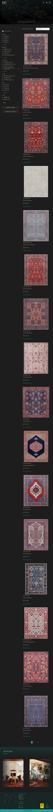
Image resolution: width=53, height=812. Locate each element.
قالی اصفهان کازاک (27, 375)
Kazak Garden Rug (27, 333)
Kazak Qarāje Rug (27, 597)
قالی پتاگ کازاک (26, 110)
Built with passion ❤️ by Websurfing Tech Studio (12, 810)
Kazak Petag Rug (27, 112)
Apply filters (10, 107)
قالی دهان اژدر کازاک (27, 286)
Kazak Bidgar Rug (27, 288)
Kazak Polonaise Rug (28, 156)
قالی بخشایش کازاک (27, 463)
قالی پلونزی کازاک (26, 154)
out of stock (26, 692)
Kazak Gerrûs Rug (27, 200)
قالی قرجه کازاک (26, 595)
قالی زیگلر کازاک (26, 684)
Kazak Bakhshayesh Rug (29, 465)
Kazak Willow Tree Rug (29, 244)
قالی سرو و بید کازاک (27, 66)
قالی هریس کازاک (26, 507)
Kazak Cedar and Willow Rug (30, 68)
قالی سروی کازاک (26, 728)
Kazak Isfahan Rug (27, 377)
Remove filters (10, 111)
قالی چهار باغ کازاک (27, 331)
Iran (27, 21)
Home (19, 21)
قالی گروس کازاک (26, 198)
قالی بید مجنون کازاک (27, 242)
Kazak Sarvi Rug (27, 730)
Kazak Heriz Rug (27, 509)
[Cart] (46, 2)
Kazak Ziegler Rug (27, 686)
